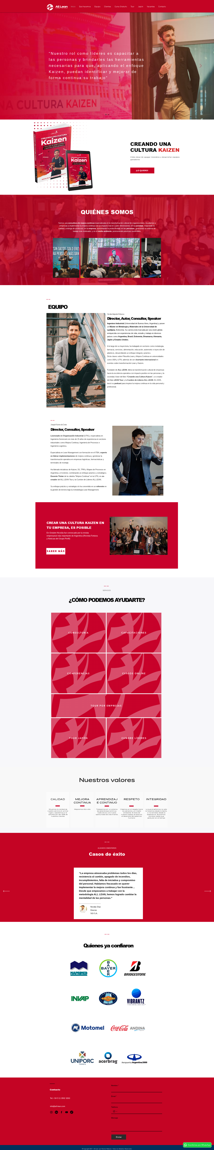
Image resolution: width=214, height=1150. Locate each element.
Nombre (115, 1085)
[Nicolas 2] (108, 114)
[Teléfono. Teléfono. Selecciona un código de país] (115, 1111)
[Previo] (13, 66)
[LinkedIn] (56, 1112)
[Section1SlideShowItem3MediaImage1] (104, 915)
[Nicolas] (105, 114)
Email (114, 1096)
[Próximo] (201, 66)
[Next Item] (156, 257)
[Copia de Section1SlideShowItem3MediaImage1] (107, 915)
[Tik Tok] (71, 1112)
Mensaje (114, 1118)
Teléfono (114, 1107)
